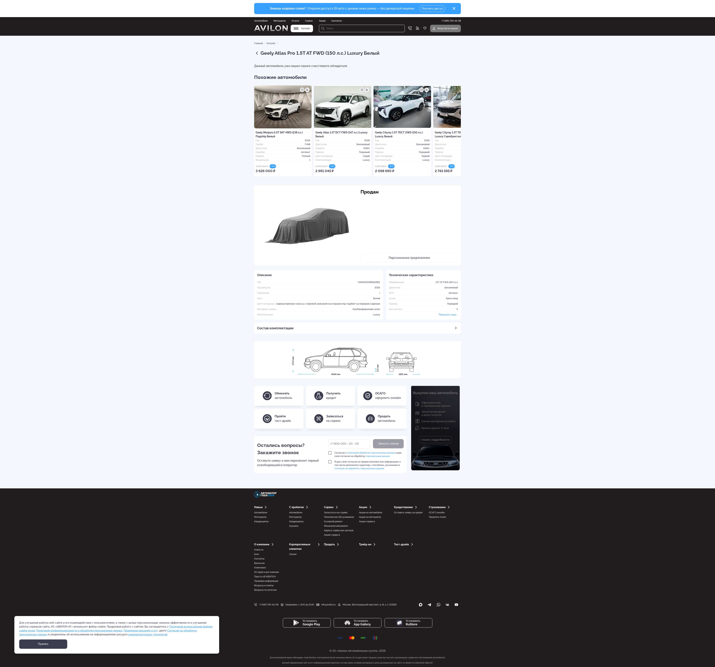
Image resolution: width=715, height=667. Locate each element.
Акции (322, 21)
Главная (258, 43)
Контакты (336, 21)
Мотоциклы (280, 21)
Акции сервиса (332, 535)
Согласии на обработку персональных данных (359, 468)
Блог (256, 554)
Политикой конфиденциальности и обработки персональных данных (79, 630)
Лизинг (293, 554)
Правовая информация (266, 581)
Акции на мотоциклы (370, 517)
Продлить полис (437, 517)
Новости (258, 549)
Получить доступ (432, 8)
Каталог (271, 43)
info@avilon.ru (328, 604)
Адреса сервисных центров (338, 530)
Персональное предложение (409, 258)
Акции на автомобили (370, 512)
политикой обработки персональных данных (371, 453)
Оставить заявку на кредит (408, 512)
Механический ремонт (336, 526)
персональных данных (378, 456)
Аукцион (293, 526)
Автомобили (261, 21)
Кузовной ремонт (333, 521)
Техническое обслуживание (339, 517)
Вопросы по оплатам (265, 590)
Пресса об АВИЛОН (265, 576)
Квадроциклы (261, 521)
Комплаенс (260, 567)
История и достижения (266, 572)
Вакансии (259, 563)
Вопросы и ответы (264, 585)
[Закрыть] (454, 8)
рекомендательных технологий (147, 634)
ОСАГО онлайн (437, 512)
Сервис (309, 21)
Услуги (295, 21)
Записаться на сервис (336, 512)
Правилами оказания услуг (141, 630)
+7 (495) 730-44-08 (268, 604)
